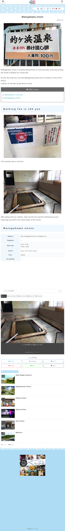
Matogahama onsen (12, 98)
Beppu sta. (31, 296)
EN (41, 8)
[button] (60, 291)
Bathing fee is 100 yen (14, 95)
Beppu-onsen (22, 296)
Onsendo (39, 296)
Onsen (4, 296)
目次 (31, 89)
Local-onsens (12, 296)
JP (48, 8)
